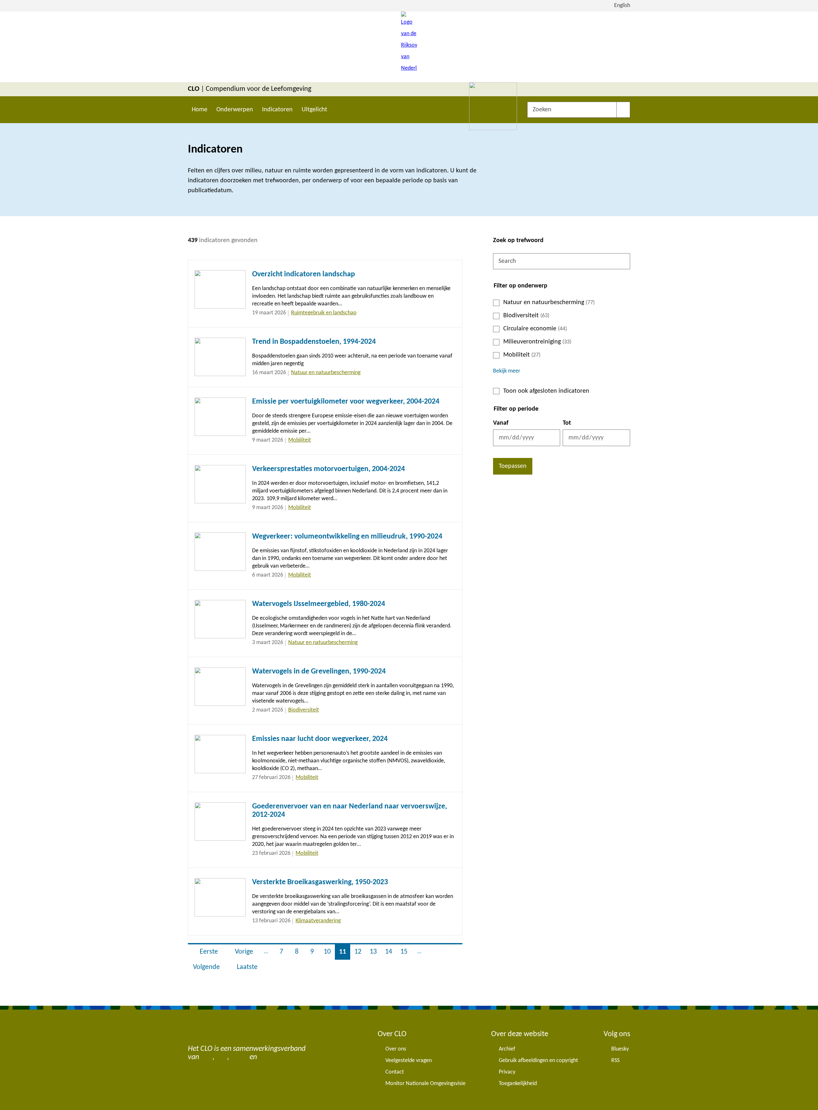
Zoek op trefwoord (518, 240)
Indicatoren (277, 109)
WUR (266, 1057)
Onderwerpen (234, 109)
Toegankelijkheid (518, 1084)
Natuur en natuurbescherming (549, 302)
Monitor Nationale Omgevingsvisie (425, 1084)
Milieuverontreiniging (537, 342)
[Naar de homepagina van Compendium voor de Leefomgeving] (409, 47)
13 (375, 952)
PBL (221, 1057)
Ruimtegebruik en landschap (323, 313)
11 (344, 952)
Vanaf (500, 423)
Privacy (507, 1072)
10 (329, 952)
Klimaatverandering (318, 921)
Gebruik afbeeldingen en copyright (538, 1061)
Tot (567, 423)
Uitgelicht (314, 109)
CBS (206, 1057)
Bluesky (620, 1049)
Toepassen (513, 466)
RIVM (239, 1057)
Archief (507, 1049)
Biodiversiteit (526, 315)
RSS (615, 1061)
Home (199, 109)
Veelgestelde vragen (408, 1061)
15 (406, 952)
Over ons (395, 1049)
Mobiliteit (521, 355)
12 (360, 952)
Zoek (623, 110)
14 (390, 952)
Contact (394, 1072)
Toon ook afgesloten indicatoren (546, 391)
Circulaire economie (535, 329)
